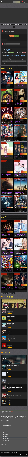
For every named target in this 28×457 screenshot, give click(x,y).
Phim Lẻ (4, 430)
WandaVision (11, 293)
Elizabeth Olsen (9, 55)
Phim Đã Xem (16, 2)
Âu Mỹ (7, 50)
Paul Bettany (23, 55)
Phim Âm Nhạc (5, 434)
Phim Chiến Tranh (6, 440)
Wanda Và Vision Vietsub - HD (8, 31)
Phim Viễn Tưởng (6, 438)
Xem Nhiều (4, 449)
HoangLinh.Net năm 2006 (6, 446)
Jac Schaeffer (9, 49)
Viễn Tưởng (13, 54)
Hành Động (8, 54)
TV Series (4, 428)
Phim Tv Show (5, 432)
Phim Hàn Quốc (5, 436)
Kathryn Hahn (17, 55)
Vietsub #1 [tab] (5, 40)
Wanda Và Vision (4, 293)
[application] (14, 15)
